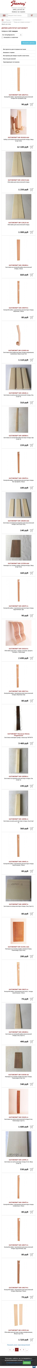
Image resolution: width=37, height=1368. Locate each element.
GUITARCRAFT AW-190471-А (18, 861)
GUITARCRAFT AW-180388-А (18, 435)
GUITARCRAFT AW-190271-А (18, 989)
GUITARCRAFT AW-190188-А (18, 265)
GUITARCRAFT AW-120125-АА (18, 222)
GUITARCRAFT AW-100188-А (18, 1032)
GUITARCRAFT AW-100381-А (18, 819)
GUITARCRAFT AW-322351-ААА (18, 947)
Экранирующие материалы (11, 62)
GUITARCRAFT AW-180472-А (18, 606)
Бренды (3, 20)
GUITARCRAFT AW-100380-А (18, 776)
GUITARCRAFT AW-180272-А (18, 1245)
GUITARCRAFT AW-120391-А (18, 1160)
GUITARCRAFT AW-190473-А (18, 1202)
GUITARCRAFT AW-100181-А (18, 393)
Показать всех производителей (18, 1345)
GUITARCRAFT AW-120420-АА (18, 350)
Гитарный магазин (6, 22)
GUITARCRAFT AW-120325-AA (18, 1330)
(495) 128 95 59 (18, 9)
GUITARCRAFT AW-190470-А (18, 478)
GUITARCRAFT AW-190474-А (18, 308)
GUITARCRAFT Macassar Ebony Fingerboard (18, 734)
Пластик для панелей (9, 59)
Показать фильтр (29, 43)
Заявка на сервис (18, 12)
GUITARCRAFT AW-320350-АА (18, 1074)
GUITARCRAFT (17, 20)
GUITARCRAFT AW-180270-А (18, 95)
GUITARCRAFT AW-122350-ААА (18, 563)
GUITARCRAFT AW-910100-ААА (18, 137)
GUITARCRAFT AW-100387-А (18, 904)
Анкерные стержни (8, 52)
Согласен (27, 1362)
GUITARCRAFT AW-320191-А (18, 1117)
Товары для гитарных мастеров (22, 22)
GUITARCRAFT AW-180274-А (18, 691)
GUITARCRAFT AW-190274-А (18, 1287)
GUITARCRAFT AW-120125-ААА (18, 180)
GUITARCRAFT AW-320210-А (18, 648)
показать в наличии (11, 37)
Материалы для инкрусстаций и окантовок (16, 55)
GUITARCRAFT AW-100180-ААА (18, 521)
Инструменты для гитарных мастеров (14, 49)
